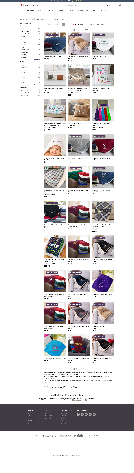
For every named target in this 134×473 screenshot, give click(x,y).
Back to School (90, 10)
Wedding (30, 42)
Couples (30, 67)
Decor (71, 10)
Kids (30, 65)
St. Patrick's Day (30, 54)
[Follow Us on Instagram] (90, 414)
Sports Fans (30, 75)
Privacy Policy (48, 413)
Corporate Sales (32, 417)
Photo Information (65, 417)
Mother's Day (30, 52)
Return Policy (48, 417)
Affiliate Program (32, 420)
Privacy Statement (77, 400)
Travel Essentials (30, 34)
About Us (30, 413)
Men (30, 80)
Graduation (102, 10)
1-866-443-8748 (81, 457)
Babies (30, 72)
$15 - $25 (26, 90)
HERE (86, 400)
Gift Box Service (65, 418)
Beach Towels (30, 31)
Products (41, 10)
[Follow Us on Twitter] (82, 414)
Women (30, 77)
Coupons (63, 422)
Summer (30, 47)
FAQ (62, 420)
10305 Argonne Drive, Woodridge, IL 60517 (71, 455)
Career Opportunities (33, 422)
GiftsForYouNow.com (61, 457)
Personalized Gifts (28, 15)
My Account (64, 413)
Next (86, 29)
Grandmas (30, 70)
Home (20, 15)
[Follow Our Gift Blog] (94, 414)
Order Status (64, 415)
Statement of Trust (49, 418)
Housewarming (30, 39)
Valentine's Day (30, 49)
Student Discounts (65, 423)
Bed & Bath (30, 29)
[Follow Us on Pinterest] (86, 414)
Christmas (30, 44)
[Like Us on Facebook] (78, 414)
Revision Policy (48, 415)
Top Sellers (30, 10)
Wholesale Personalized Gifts (35, 418)
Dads (30, 82)
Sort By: (92, 24)
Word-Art (80, 10)
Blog (29, 415)
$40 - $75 (26, 95)
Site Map (30, 423)
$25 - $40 (26, 93)
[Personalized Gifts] (28, 5)
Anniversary (30, 57)
